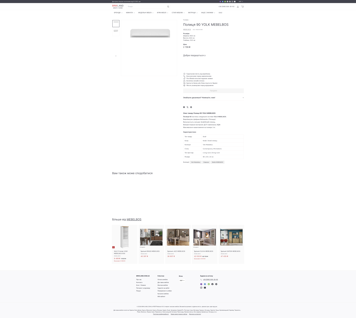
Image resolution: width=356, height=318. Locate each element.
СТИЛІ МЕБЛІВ (177, 13)
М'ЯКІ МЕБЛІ (162, 13)
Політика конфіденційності (161, 314)
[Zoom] (149, 48)
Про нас (139, 279)
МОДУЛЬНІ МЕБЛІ (145, 13)
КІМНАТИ (129, 13)
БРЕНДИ (117, 13)
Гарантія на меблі (163, 288)
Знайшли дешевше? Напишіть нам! (199, 97)
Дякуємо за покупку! (195, 314)
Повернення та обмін (165, 291)
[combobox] (148, 7)
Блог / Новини (141, 285)
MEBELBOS (187, 29)
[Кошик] (242, 6)
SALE (220, 13)
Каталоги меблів (163, 294)
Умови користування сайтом (179, 314)
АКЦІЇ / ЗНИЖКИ (207, 13)
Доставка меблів (163, 282)
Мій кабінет (161, 296)
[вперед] (116, 55)
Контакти (139, 282)
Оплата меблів (163, 279)
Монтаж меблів (163, 285)
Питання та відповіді (143, 288)
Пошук (138, 291)
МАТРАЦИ (192, 13)
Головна (186, 20)
